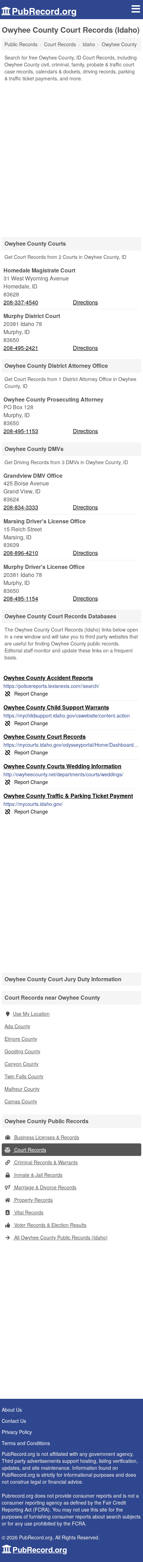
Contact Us (14, 1420)
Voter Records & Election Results (49, 1224)
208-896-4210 (20, 553)
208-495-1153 (20, 431)
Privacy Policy (17, 1431)
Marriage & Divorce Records (44, 1187)
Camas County (21, 1101)
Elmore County (21, 1038)
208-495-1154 (20, 598)
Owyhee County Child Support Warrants (56, 707)
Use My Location (31, 1013)
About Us (12, 1409)
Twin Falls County (24, 1076)
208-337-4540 (20, 302)
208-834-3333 (20, 507)
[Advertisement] (71, 157)
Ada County (17, 1026)
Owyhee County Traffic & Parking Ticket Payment (68, 796)
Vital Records (28, 1212)
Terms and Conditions (26, 1443)
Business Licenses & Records (46, 1137)
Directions (85, 302)
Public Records (21, 44)
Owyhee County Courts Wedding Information (62, 766)
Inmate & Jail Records (37, 1174)
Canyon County (22, 1063)
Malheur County (22, 1088)
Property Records (33, 1199)
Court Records (29, 1149)
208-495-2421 (20, 348)
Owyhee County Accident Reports (48, 678)
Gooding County (22, 1051)
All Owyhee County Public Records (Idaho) (60, 1237)
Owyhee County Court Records (44, 736)
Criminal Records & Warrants (45, 1162)
